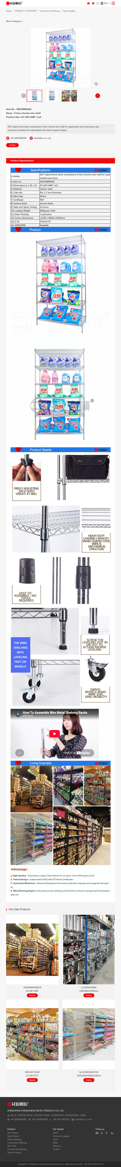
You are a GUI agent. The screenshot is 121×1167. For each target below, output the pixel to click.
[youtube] (97, 1133)
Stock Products (14, 1153)
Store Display (69, 11)
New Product (13, 1136)
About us (57, 1146)
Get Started (58, 1129)
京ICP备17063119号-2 (94, 1164)
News (55, 1143)
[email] (88, 3)
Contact (56, 1149)
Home (9, 11)
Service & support (61, 1136)
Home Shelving (14, 1139)
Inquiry (12, 145)
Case (55, 1139)
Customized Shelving (17, 1149)
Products (11, 1129)
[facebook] (107, 1133)
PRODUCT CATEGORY (26, 11)
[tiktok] (102, 1133)
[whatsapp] (93, 3)
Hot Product (12, 1133)
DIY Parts (11, 1146)
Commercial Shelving (50, 11)
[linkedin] (112, 1133)
